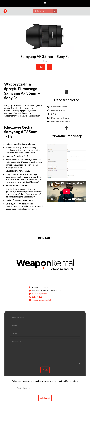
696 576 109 (37, 297)
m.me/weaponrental (40, 294)
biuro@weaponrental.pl (41, 300)
